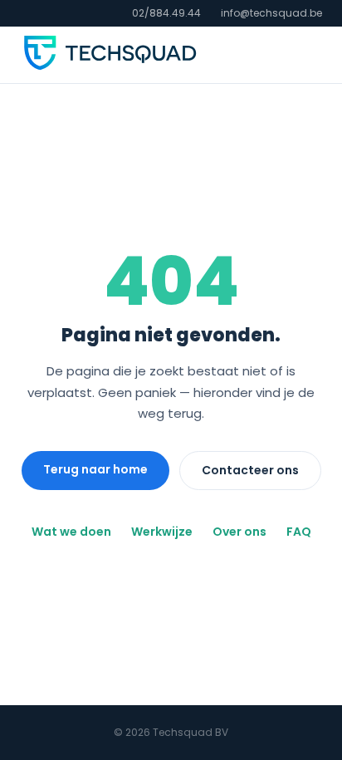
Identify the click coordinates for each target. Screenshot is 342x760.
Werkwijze (162, 531)
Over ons (239, 531)
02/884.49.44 (166, 13)
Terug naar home (95, 469)
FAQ (298, 531)
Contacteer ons (250, 470)
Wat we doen (71, 531)
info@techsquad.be (271, 13)
